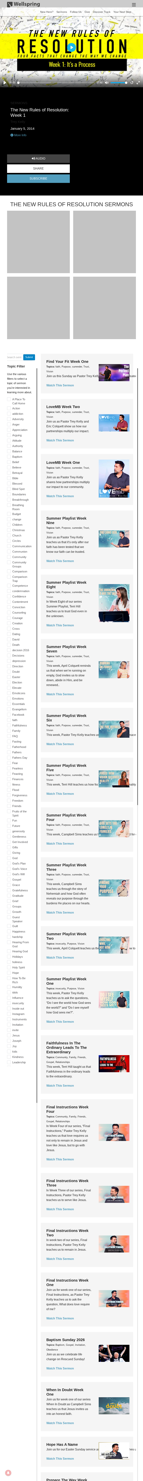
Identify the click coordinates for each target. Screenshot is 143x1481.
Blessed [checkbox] (17, 483)
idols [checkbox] (15, 992)
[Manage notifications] (8, 1473)
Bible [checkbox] (15, 478)
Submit (29, 357)
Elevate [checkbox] (16, 687)
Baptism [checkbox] (17, 456)
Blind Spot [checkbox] (18, 489)
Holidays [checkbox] (17, 956)
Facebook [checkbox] (18, 714)
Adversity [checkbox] (18, 419)
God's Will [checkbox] (18, 874)
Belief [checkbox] (15, 462)
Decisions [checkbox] (18, 655)
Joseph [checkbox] (16, 1040)
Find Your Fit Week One (67, 362)
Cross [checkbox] (16, 628)
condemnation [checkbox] (20, 591)
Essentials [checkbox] (18, 703)
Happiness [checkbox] (18, 931)
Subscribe (38, 178)
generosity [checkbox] (18, 831)
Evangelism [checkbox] (19, 709)
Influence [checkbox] (17, 997)
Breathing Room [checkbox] (18, 507)
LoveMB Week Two (63, 407)
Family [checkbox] (16, 730)
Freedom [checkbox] (17, 800)
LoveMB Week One (63, 462)
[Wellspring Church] (23, 5)
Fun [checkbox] (14, 820)
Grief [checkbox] (15, 901)
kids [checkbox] (14, 1051)
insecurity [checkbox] (18, 1003)
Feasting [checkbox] (17, 773)
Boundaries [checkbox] (19, 494)
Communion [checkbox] (19, 551)
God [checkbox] (15, 858)
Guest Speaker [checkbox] (17, 919)
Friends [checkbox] (16, 806)
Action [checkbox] (16, 408)
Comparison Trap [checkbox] (19, 578)
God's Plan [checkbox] (19, 863)
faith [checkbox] (14, 720)
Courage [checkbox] (17, 617)
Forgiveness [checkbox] (19, 795)
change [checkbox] (16, 519)
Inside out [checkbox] (18, 1008)
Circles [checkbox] (16, 540)
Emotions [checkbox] (18, 698)
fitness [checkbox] (16, 784)
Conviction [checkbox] (18, 607)
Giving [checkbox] (16, 852)
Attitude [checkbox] (16, 440)
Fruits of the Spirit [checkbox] (19, 813)
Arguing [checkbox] (17, 435)
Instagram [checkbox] (18, 1014)
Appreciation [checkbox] (19, 429)
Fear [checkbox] (15, 763)
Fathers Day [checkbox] (19, 757)
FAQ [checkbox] (15, 736)
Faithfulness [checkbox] (19, 725)
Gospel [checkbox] (16, 879)
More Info (19, 135)
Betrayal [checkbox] (17, 472)
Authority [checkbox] (17, 446)
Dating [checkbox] (16, 634)
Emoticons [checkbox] (18, 693)
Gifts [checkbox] (15, 847)
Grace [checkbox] (16, 885)
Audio (40, 158)
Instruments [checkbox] (19, 1019)
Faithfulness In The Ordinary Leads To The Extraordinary (66, 1047)
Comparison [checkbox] (19, 571)
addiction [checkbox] (17, 413)
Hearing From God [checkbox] (20, 944)
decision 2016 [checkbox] (20, 650)
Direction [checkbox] (17, 666)
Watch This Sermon (60, 385)
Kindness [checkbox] (18, 1056)
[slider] (56, 83)
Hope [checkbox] (15, 972)
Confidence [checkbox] (19, 596)
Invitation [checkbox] (17, 1024)
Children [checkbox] (17, 524)
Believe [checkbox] (16, 467)
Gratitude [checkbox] (17, 895)
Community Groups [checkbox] (19, 564)
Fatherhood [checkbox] (19, 746)
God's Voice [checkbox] (19, 868)
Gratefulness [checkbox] (20, 890)
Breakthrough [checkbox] (20, 499)
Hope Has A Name (62, 1444)
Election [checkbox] (17, 682)
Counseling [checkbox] (19, 612)
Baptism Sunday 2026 (65, 1340)
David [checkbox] (15, 639)
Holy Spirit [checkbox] (18, 967)
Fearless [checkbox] (17, 768)
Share (38, 168)
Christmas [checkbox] (18, 530)
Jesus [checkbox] (16, 1035)
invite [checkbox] (15, 1030)
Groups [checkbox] (16, 906)
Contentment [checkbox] (20, 601)
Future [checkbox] (16, 825)
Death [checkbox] (16, 644)
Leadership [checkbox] (19, 1062)
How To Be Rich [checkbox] (19, 980)
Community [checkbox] (19, 557)
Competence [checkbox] (20, 585)
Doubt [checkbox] (16, 671)
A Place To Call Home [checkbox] (18, 401)
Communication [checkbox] (21, 546)
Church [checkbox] (16, 535)
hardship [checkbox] (17, 936)
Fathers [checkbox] (17, 752)
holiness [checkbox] (17, 962)
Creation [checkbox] (17, 623)
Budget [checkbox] (16, 514)
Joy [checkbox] (14, 1046)
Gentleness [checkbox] (19, 836)
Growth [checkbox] (16, 911)
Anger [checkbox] (16, 424)
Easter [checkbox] (16, 677)
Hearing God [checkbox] (20, 951)
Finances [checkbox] (17, 779)
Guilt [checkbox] (15, 926)
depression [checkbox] (19, 660)
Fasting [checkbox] (16, 741)
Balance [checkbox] (17, 451)
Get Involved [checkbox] (20, 842)
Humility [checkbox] (17, 987)
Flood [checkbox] (15, 789)
